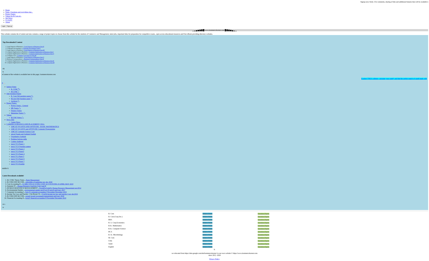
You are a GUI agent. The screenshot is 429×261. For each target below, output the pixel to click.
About (7, 22)
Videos (8, 115)
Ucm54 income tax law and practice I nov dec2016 (60, 194)
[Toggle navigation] (4, 83)
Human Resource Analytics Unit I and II (32, 186)
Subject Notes (11, 87)
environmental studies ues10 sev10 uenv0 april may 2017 (45, 190)
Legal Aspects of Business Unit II (34, 46)
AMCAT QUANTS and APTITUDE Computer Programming (33, 129)
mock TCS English (17, 164)
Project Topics (10, 14)
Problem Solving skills (19, 139)
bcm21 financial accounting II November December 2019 (45, 198)
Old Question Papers (13, 94)
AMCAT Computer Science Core (23, 132)
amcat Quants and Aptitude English (23, 134)
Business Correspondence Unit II (34, 59)
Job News (8, 18)
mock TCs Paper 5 (17, 156)
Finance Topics (16, 111)
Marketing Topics (18, 113)
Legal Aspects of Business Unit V (34, 57)
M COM (15, 92)
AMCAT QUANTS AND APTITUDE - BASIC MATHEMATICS (35, 127)
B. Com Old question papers (22, 96)
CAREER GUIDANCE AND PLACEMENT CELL (25, 124)
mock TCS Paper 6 (17, 159)
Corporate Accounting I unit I (31, 48)
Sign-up (9, 26)
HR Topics (16, 108)
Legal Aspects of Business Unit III (34, 50)
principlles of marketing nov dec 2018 (39, 182)
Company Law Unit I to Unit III (26, 55)
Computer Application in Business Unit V (41, 54)
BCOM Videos (17, 118)
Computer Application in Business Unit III (41, 62)
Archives (15, 101)
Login (3, 26)
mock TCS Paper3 (17, 152)
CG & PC (8, 20)
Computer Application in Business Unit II (41, 61)
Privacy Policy (214, 259)
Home (7, 10)
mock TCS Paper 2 (17, 149)
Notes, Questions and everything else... (19, 12)
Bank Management (32, 180)
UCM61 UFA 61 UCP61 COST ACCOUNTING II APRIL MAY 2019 (47, 184)
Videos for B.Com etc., (13, 16)
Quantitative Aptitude (18, 137)
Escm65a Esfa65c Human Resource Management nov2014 (60, 188)
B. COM (15, 89)
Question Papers (263, 214)
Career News (15, 122)
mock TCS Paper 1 (17, 144)
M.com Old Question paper (21, 99)
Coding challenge (17, 141)
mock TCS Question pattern (21, 147)
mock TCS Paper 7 (17, 161)
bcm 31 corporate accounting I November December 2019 (46, 192)
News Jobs (10, 120)
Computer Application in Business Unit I (41, 52)
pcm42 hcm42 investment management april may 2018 (45, 196)
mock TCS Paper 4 (17, 154)
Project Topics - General (19, 106)
